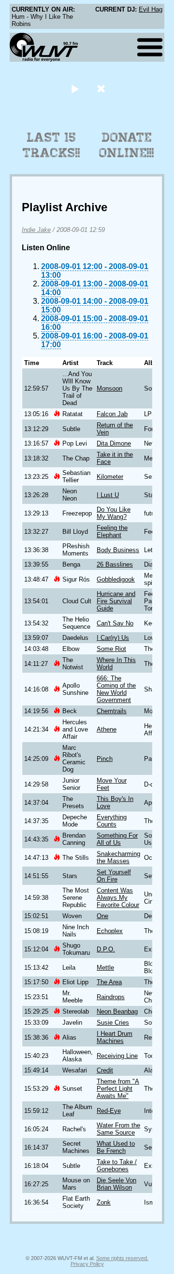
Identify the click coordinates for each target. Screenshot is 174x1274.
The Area (109, 982)
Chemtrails (112, 711)
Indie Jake (36, 229)
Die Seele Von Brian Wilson (116, 1184)
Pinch (105, 758)
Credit (105, 1070)
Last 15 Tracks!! (51, 145)
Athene (106, 729)
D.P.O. (106, 949)
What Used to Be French (116, 1147)
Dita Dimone (114, 443)
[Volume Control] (102, 88)
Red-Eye (109, 1110)
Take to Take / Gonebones (117, 1165)
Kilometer (110, 476)
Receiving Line (117, 1055)
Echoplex (110, 931)
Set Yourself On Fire (114, 875)
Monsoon (109, 388)
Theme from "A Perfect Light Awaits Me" (118, 1088)
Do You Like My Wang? (113, 513)
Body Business (118, 550)
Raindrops (111, 997)
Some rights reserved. (122, 1258)
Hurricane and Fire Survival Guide (116, 601)
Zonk (104, 1202)
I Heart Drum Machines (114, 1037)
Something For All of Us (117, 839)
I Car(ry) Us (113, 637)
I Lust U (108, 495)
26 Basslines (115, 564)
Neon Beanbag (117, 1011)
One (102, 916)
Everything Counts (112, 820)
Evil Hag (150, 9)
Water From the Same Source (118, 1129)
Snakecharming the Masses (118, 857)
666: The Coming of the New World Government (116, 689)
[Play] (75, 88)
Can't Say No (115, 623)
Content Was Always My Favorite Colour (118, 897)
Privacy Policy (87, 1264)
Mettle (105, 967)
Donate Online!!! (126, 145)
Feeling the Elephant (112, 531)
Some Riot (111, 648)
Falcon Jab (112, 414)
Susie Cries (113, 1022)
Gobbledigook (116, 579)
